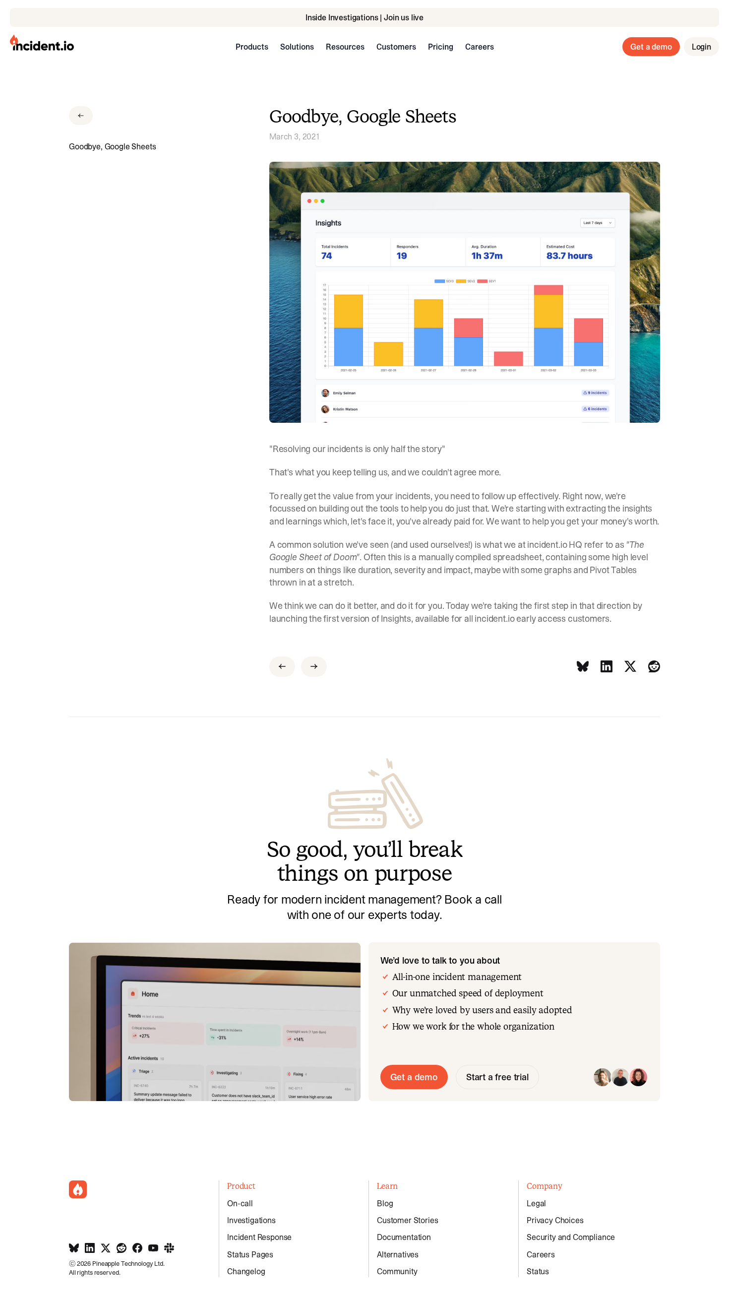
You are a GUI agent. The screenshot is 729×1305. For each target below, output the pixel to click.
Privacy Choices (555, 1220)
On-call (240, 1203)
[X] (630, 666)
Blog (385, 1203)
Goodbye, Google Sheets (112, 146)
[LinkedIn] (606, 666)
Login (701, 46)
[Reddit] (654, 666)
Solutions (297, 46)
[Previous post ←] (282, 666)
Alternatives (398, 1254)
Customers (396, 46)
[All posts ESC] (81, 115)
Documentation (404, 1237)
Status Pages (250, 1254)
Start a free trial (497, 1077)
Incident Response (259, 1237)
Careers (479, 46)
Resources (345, 46)
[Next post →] (314, 666)
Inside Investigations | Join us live (364, 17)
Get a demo (650, 46)
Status (538, 1271)
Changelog (246, 1271)
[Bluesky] (583, 666)
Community (397, 1271)
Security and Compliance (571, 1237)
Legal (536, 1203)
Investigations (251, 1220)
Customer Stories (407, 1220)
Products (252, 46)
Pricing (440, 46)
